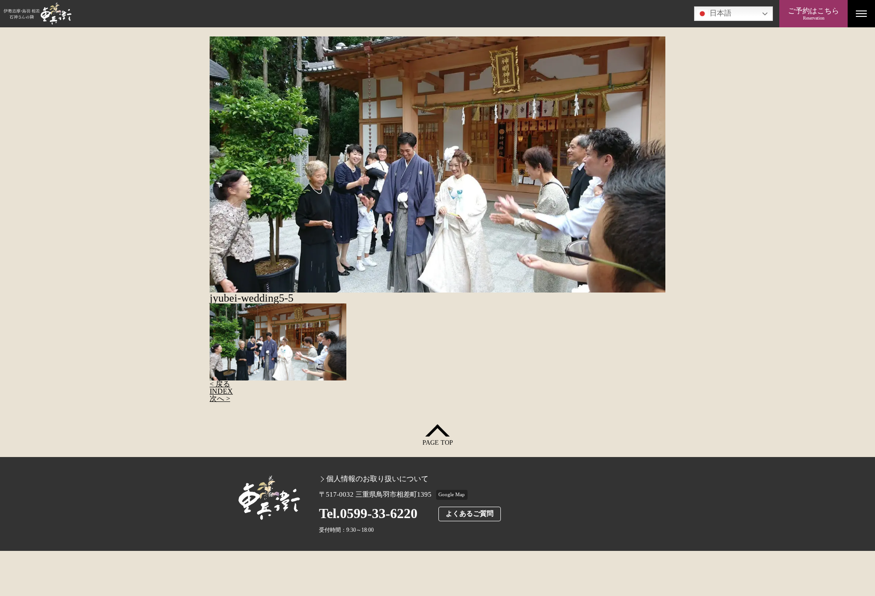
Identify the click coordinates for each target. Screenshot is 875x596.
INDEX (221, 391)
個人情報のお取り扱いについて (377, 479)
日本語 (719, 13)
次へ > (220, 398)
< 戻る (220, 384)
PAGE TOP (437, 442)
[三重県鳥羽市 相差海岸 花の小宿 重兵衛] (389, 13)
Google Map (451, 494)
